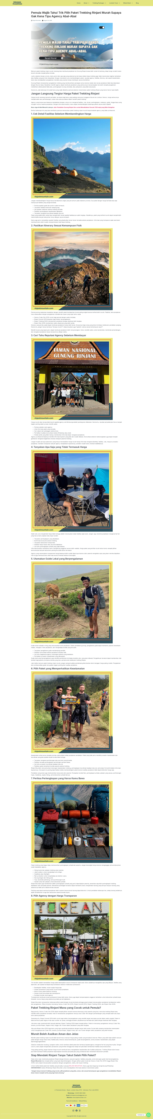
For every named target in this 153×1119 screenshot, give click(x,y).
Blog (137, 3)
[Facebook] (76, 1110)
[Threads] (79, 1110)
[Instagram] (73, 1110)
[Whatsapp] (148, 1115)
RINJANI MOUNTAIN (75, 1066)
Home (78, 3)
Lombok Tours (113, 3)
